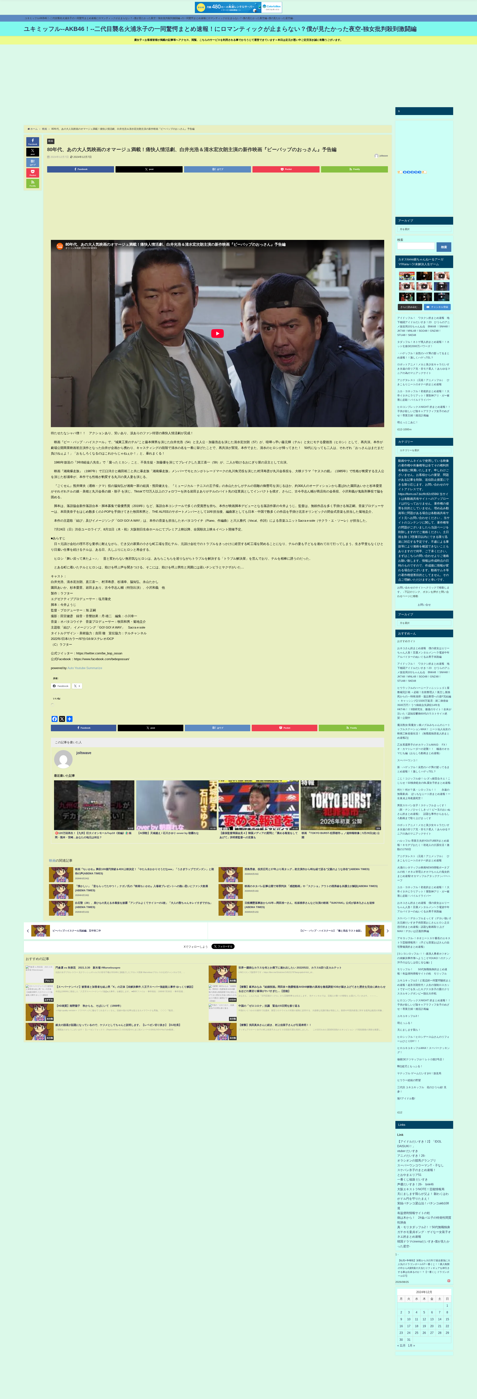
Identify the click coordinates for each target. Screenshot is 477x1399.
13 (432, 1319)
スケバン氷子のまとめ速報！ (416, 1169)
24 (408, 1332)
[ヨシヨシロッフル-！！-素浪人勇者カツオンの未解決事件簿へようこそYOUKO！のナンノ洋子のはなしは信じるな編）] (424, 957)
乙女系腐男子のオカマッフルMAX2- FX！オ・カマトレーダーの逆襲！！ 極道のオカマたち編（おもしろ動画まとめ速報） (423, 748)
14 (439, 1319)
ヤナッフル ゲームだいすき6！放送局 (419, 1073)
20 (432, 1326)
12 (424, 1319)
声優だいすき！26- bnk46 (415, 1184)
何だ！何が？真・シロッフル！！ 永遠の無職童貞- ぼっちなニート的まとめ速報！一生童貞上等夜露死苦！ (423, 794)
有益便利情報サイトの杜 (413, 1212)
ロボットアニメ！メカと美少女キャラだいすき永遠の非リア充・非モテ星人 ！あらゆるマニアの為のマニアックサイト (423, 829)
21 (439, 1326)
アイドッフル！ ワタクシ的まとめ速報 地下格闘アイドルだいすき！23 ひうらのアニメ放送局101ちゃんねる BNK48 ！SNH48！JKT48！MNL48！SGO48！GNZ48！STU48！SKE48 (423, 326)
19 (424, 1326)
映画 (50, 141)
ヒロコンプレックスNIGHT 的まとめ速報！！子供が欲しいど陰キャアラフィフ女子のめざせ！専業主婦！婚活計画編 (424, 411)
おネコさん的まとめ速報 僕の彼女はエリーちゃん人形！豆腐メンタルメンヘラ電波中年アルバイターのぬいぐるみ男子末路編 (423, 652)
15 (447, 1319)
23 (401, 1332)
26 (424, 1332)
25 (416, 1332)
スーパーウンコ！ (407, 760)
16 (401, 1326)
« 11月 (401, 1345)
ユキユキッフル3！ (408, 1016)
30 (401, 1339)
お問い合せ (424, 604)
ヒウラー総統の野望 (409, 1080)
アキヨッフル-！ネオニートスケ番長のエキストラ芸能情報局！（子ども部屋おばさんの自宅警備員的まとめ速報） (423, 942)
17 (408, 1326)
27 (432, 1332)
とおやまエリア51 (409, 1174)
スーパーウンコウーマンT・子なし (420, 1165)
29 (447, 1332)
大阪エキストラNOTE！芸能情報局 (420, 1189)
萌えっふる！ (405, 1023)
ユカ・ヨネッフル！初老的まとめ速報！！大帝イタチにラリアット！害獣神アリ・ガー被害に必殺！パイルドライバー (423, 395)
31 (408, 1339)
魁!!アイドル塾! (406, 1098)
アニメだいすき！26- (411, 1155)
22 (447, 1326)
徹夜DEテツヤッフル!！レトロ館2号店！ (421, 1059)
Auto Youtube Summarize (84, 667)
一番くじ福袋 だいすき (412, 1179)
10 (408, 1319)
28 (439, 1332)
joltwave (384, 156)
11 (416, 1319)
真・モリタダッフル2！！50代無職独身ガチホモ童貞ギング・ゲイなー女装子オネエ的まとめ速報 (424, 1232)
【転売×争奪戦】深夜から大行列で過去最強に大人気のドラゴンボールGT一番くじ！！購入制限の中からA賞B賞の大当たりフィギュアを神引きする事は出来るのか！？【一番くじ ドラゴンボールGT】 (424, 1268)
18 (416, 1326)
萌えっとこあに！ (407, 422)
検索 (400, 239)
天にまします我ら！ (409, 1029)
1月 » (411, 1345)
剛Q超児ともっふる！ (410, 1066)
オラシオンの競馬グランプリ (416, 1160)
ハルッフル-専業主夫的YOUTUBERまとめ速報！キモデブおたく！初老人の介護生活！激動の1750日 (423, 845)
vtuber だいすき (407, 1150)
